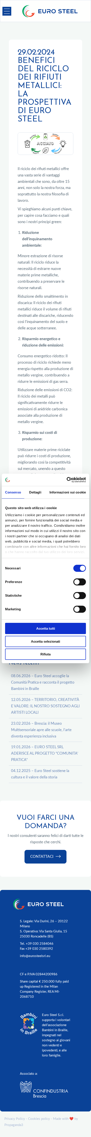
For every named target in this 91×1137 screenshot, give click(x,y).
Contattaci (41, 856)
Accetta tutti (45, 628)
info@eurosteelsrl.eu (35, 956)
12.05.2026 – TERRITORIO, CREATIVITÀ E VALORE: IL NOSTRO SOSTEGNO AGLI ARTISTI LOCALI (45, 706)
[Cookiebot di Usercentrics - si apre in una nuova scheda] (66, 480)
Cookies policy (39, 1118)
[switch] (79, 581)
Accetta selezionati (45, 641)
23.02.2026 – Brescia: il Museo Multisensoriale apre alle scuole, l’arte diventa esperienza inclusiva (41, 730)
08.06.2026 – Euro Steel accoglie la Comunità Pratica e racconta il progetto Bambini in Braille (42, 682)
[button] (6, 11)
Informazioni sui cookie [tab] (67, 492)
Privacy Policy (14, 1118)
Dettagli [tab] (35, 492)
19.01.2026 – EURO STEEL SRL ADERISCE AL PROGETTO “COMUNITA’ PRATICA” (44, 753)
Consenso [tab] (13, 492)
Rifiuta (45, 654)
